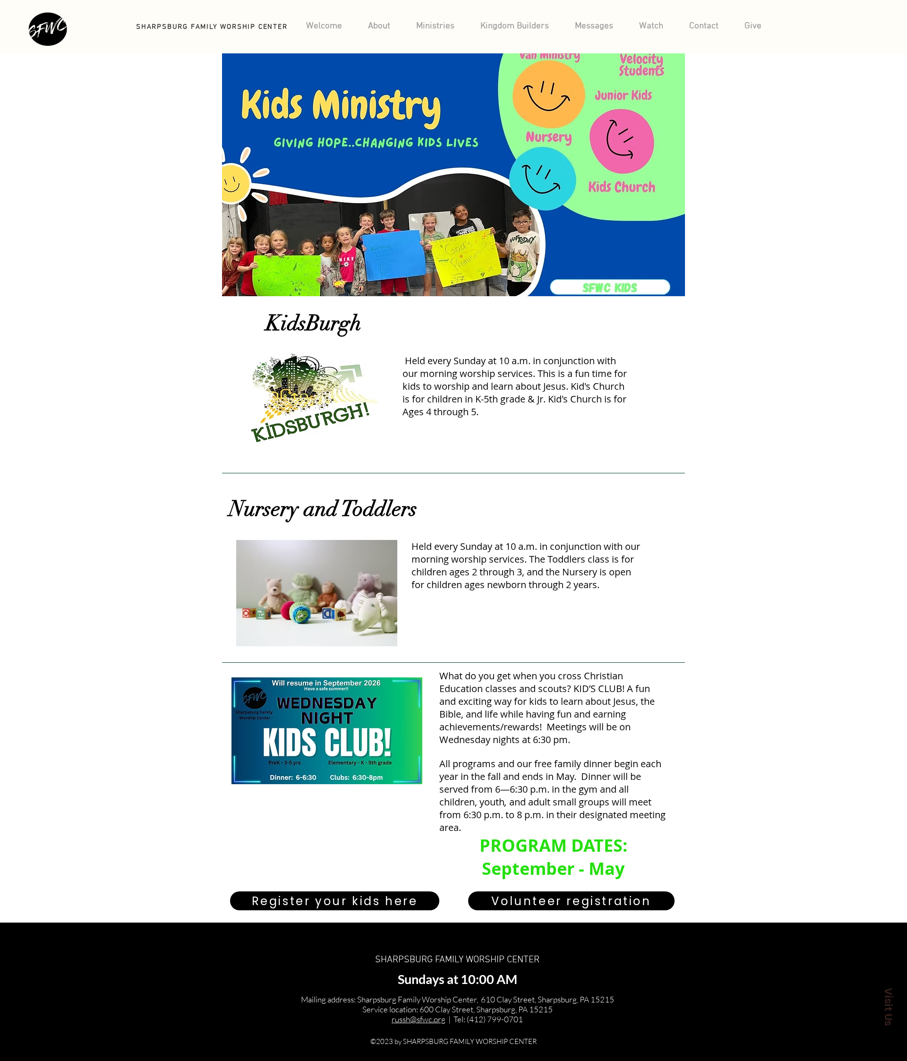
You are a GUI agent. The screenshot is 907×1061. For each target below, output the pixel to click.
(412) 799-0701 (495, 1019)
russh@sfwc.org (418, 1019)
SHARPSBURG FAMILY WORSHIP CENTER (457, 960)
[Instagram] (15, 1015)
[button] (888, 1007)
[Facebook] (15, 1001)
